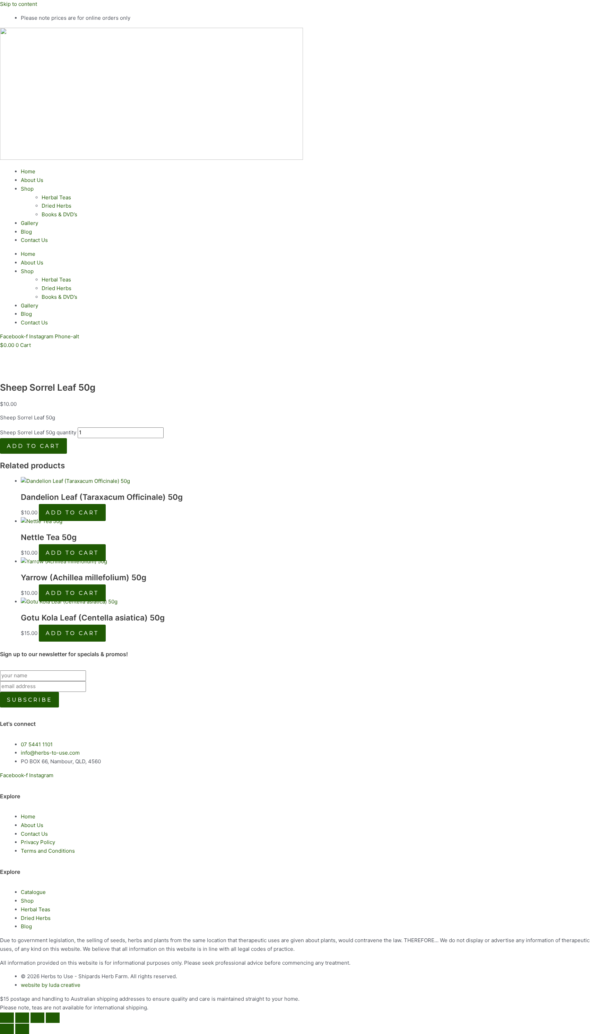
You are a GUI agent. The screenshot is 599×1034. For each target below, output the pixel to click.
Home (28, 171)
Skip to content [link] (18, 4)
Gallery (29, 223)
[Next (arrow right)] (22, 1029)
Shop (27, 188)
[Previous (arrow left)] (7, 1029)
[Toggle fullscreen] (22, 1018)
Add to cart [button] (72, 512)
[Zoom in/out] (7, 1018)
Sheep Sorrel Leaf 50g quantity (38, 432)
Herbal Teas (56, 197)
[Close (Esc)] (53, 1018)
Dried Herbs (56, 205)
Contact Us (34, 240)
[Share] (37, 1018)
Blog (26, 231)
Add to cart (33, 446)
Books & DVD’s (59, 214)
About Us (32, 180)
